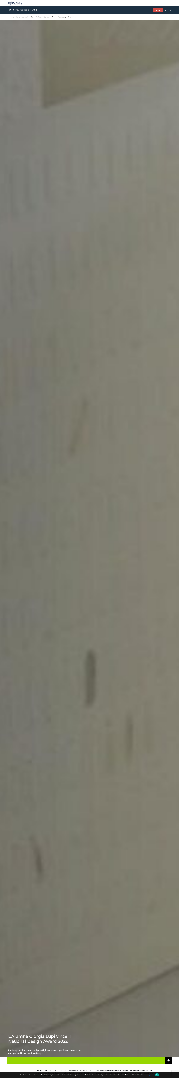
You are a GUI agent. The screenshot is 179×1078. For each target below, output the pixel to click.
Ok (157, 1075)
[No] (176, 1075)
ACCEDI (167, 10)
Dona (157, 10)
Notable (39, 17)
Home (11, 17)
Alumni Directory (28, 17)
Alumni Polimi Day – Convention (64, 17)
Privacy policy (150, 1075)
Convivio (47, 17)
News (18, 17)
